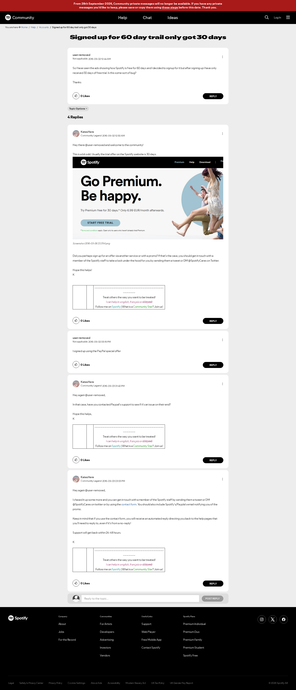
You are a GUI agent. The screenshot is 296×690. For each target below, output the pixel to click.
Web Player (148, 632)
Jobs (61, 632)
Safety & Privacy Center (31, 683)
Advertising (107, 640)
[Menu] (288, 17)
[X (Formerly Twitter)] (273, 619)
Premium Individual (194, 624)
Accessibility (114, 683)
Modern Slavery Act (136, 683)
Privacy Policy (55, 683)
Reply (213, 96)
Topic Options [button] (77, 108)
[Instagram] (262, 619)
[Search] (267, 17)
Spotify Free (190, 655)
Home (24, 27)
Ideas (173, 17)
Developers (107, 632)
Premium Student (193, 647)
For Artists (106, 624)
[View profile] (76, 133)
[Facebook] (284, 619)
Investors (105, 647)
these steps (170, 7)
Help (122, 17)
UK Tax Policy (157, 683)
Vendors (105, 655)
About (62, 624)
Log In (277, 17)
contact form (129, 504)
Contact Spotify (150, 647)
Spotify (116, 307)
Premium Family (192, 640)
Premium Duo (191, 632)
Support (146, 624)
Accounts (44, 27)
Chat (147, 17)
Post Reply (212, 598)
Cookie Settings (76, 683)
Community (23, 17)
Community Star (142, 307)
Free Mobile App (151, 640)
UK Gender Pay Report (181, 683)
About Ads (96, 683)
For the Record (67, 640)
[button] (222, 56)
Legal (11, 683)
